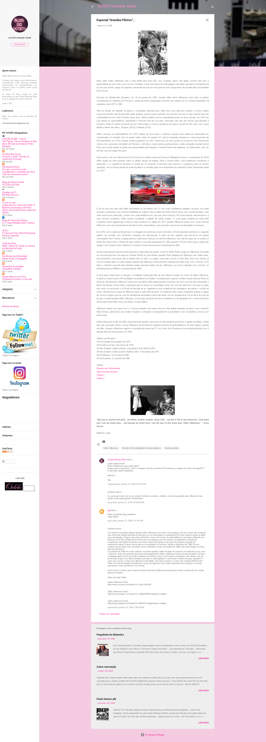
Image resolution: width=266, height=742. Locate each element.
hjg (109, 510)
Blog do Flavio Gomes (13, 182)
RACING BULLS (10, 195)
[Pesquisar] (212, 7)
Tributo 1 (100, 375)
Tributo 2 (100, 378)
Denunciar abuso (10, 306)
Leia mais (203, 658)
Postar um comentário (109, 614)
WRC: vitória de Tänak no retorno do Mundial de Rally (18, 247)
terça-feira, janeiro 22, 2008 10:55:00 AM (126, 502)
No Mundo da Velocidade (14, 256)
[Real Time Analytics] (7, 452)
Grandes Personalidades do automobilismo (141, 448)
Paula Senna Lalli (106, 698)
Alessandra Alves (10, 167)
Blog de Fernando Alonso (14, 220)
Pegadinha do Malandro (110, 634)
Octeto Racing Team (117, 459)
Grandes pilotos (171, 448)
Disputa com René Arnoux (108, 368)
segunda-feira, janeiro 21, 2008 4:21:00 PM (127, 484)
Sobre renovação (106, 666)
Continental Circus (11, 154)
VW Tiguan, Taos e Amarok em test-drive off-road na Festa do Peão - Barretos (19, 144)
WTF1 (5, 230)
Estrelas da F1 (9, 192)
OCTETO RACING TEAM (117, 6)
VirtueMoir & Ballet (11, 269)
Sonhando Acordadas (13, 266)
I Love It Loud (8, 202)
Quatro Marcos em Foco (14, 276)
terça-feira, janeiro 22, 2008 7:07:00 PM (125, 520)
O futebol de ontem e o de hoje (17, 279)
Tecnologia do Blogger (154, 735)
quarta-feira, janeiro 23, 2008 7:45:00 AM (126, 607)
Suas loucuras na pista (107, 371)
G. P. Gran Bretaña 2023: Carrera (18, 223)
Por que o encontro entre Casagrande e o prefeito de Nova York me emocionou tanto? (18, 172)
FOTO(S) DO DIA (10, 184)
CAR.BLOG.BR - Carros (14, 139)
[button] (207, 20)
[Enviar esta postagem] (103, 442)
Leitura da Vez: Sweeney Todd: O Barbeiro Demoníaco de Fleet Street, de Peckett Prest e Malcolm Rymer (19, 209)
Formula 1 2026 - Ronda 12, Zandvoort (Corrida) (16, 157)
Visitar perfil (19, 45)
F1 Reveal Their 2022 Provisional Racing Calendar (18, 234)
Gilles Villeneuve (110, 448)
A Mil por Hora (9, 243)
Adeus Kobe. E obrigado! (14, 258)
